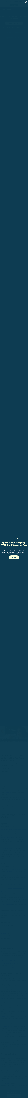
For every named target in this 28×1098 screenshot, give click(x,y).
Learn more (14, 557)
